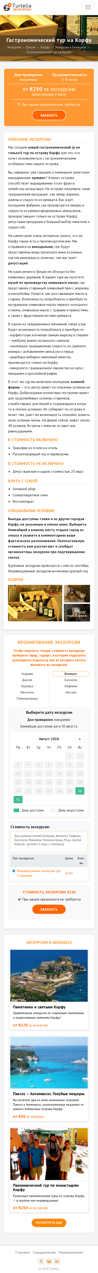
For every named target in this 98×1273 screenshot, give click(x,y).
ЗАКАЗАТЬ (49, 115)
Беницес (70, 674)
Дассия (27, 680)
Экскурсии (14, 47)
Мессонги (27, 692)
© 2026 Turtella (49, 1269)
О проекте (22, 1252)
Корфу (45, 47)
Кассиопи (70, 680)
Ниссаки (70, 692)
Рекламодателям (71, 1252)
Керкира (27, 686)
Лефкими (70, 686)
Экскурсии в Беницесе (70, 47)
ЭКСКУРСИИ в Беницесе (49, 942)
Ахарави (27, 674)
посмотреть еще (49, 1223)
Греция (31, 47)
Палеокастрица (27, 698)
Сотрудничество (44, 1252)
